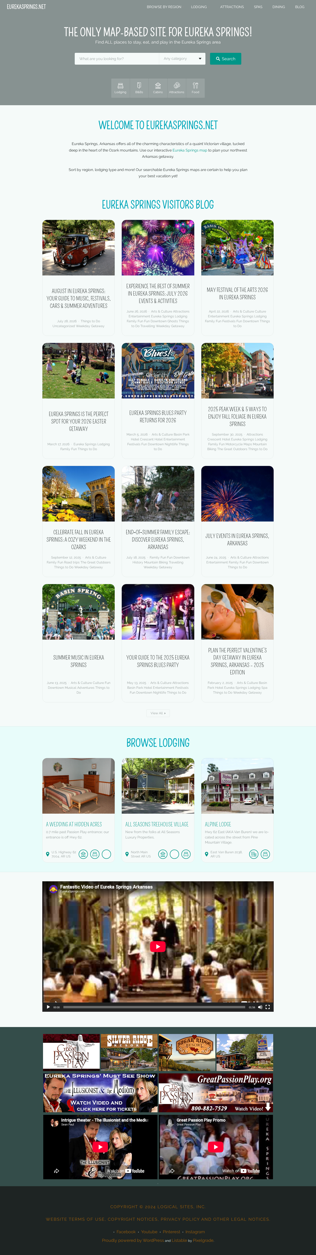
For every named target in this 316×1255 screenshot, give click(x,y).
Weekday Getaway (90, 326)
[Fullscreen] (267, 1007)
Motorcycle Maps (239, 444)
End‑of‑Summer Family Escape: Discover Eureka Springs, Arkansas (158, 539)
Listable (179, 1240)
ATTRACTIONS (232, 7)
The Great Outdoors (232, 449)
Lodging (199, 7)
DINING (279, 7)
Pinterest (171, 1231)
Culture (260, 311)
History (138, 562)
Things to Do (90, 321)
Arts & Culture (161, 311)
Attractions (181, 311)
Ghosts (172, 321)
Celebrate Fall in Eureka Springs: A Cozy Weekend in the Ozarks (78, 539)
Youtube (149, 1231)
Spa (264, 687)
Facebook (126, 1231)
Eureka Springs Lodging (169, 316)
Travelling (147, 326)
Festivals (228, 321)
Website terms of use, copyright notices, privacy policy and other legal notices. (158, 1219)
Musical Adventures (79, 687)
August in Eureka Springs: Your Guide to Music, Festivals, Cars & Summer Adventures (78, 298)
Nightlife (171, 444)
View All (157, 713)
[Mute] (260, 1007)
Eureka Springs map (190, 150)
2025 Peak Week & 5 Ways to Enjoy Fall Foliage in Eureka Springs (237, 416)
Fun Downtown (155, 321)
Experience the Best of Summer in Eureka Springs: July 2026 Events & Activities (158, 293)
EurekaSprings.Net (26, 7)
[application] (158, 946)
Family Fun (135, 321)
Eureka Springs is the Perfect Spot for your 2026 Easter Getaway (78, 421)
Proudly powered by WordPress (133, 1240)
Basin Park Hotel (139, 687)
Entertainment (139, 316)
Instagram (195, 1231)
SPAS (258, 7)
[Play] (48, 1007)
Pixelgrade (203, 1240)
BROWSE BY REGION (164, 7)
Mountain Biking (156, 562)
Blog (299, 7)
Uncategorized (64, 326)
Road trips (72, 562)
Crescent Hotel (151, 439)
